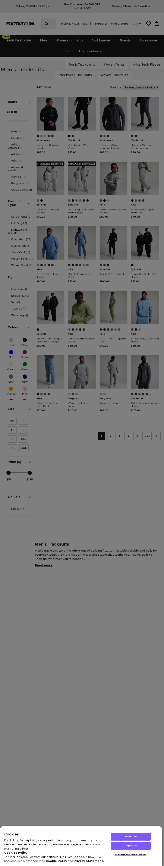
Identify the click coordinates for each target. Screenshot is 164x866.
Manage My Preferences (130, 854)
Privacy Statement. (89, 861)
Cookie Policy (56, 861)
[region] (81, 846)
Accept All (130, 836)
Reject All (131, 845)
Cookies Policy (15, 852)
